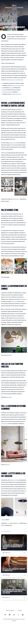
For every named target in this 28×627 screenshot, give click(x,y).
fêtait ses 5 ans (13, 142)
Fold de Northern (6, 92)
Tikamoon (14, 301)
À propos (20, 610)
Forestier (9, 397)
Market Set (9, 355)
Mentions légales (10, 610)
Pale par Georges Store (18, 85)
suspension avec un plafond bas (15, 79)
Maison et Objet (15, 480)
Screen (11, 87)
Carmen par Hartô (16, 94)
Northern (7, 464)
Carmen (3, 519)
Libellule (4, 89)
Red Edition (22, 299)
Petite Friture (15, 199)
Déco (14, 23)
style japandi (4, 423)
